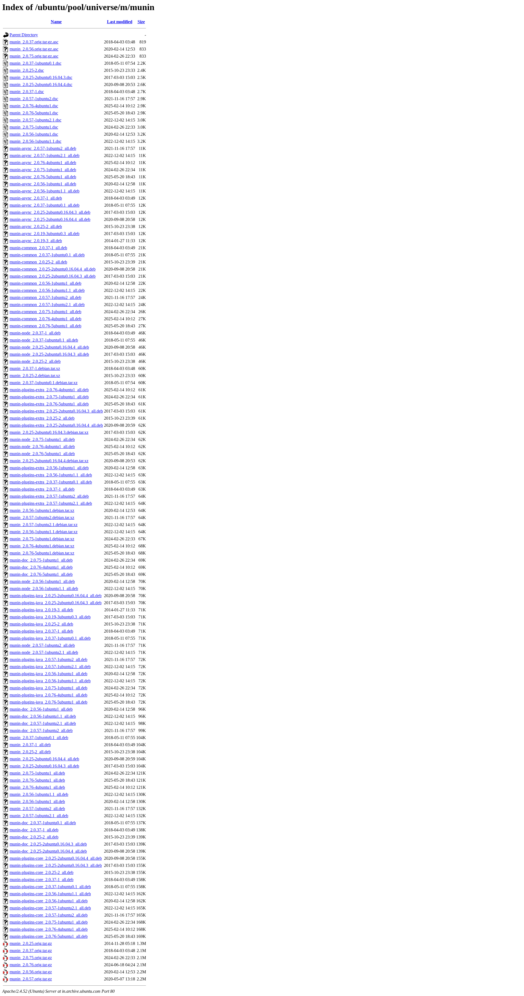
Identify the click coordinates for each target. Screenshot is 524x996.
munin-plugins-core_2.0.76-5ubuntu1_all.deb (49, 936)
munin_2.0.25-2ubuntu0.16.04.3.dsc (41, 77)
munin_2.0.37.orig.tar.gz (31, 950)
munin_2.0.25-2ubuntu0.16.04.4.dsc (41, 84)
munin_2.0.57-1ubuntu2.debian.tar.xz (42, 517)
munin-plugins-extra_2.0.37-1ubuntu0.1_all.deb (51, 482)
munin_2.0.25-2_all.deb (30, 751)
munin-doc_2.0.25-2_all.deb (34, 837)
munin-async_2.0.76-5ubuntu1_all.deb (43, 176)
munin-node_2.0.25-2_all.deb (35, 361)
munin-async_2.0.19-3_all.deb (36, 240)
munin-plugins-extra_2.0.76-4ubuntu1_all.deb (49, 389)
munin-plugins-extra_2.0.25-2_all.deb (42, 418)
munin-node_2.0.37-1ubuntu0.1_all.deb (44, 340)
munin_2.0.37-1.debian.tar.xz (35, 368)
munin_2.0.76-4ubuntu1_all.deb (37, 787)
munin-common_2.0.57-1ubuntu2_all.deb (45, 297)
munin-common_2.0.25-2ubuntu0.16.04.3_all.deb (53, 276)
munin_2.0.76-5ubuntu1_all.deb (37, 780)
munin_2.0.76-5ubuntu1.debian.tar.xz (42, 553)
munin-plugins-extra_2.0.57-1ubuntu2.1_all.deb (51, 503)
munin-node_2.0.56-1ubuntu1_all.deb (42, 581)
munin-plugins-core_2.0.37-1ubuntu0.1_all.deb (50, 886)
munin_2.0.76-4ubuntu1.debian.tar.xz (42, 546)
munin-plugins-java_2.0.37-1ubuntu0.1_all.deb (50, 638)
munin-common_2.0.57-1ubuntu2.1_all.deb (47, 304)
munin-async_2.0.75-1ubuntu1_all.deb (43, 169)
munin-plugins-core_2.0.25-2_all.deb (41, 872)
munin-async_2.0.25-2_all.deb (36, 226)
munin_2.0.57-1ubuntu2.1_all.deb (39, 815)
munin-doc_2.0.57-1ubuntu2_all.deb (41, 730)
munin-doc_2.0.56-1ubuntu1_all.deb (41, 709)
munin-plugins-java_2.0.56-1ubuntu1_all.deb (48, 673)
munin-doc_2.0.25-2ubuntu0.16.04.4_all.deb (48, 851)
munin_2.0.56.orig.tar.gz (31, 972)
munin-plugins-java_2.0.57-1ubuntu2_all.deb (48, 659)
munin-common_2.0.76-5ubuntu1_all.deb (45, 326)
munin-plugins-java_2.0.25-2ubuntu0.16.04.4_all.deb (56, 595)
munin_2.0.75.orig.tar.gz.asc (34, 56)
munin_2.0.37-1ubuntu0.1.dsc (35, 63)
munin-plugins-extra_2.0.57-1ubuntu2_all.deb (49, 496)
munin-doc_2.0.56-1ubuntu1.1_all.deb (43, 716)
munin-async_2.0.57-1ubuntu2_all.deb (43, 148)
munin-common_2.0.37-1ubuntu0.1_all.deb (47, 255)
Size (141, 21)
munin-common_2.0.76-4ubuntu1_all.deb (45, 318)
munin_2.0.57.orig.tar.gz (31, 979)
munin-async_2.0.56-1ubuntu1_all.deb (43, 184)
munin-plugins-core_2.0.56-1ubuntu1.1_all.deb (50, 893)
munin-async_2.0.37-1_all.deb (36, 198)
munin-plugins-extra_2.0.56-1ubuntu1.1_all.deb (51, 475)
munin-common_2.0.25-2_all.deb (38, 262)
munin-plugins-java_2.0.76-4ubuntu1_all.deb (48, 695)
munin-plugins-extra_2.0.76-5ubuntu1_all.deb (49, 404)
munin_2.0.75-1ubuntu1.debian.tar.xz (42, 538)
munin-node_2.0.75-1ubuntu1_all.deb (42, 439)
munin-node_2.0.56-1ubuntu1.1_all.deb (44, 588)
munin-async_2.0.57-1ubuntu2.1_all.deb (44, 155)
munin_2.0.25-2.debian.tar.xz (35, 375)
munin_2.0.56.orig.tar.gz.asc (34, 49)
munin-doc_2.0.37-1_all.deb (34, 830)
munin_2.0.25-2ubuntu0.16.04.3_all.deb (44, 766)
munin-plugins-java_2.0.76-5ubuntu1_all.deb (48, 702)
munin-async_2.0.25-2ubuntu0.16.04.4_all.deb (50, 219)
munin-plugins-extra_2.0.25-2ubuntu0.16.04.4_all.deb (56, 425)
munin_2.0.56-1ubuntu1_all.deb (37, 801)
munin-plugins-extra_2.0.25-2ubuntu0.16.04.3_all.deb (56, 411)
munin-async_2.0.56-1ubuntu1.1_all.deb (44, 191)
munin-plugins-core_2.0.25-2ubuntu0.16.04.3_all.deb (56, 865)
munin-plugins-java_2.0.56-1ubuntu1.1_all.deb (50, 680)
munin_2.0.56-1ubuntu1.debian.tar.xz (42, 510)
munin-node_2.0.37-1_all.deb (35, 333)
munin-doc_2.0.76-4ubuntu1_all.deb (41, 567)
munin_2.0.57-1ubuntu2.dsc (34, 98)
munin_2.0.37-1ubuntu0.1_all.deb (39, 737)
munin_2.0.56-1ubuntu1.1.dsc (35, 141)
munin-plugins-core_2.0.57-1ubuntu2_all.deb (49, 915)
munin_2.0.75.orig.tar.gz (31, 957)
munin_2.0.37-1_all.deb (30, 744)
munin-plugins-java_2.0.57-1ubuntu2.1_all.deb (50, 666)
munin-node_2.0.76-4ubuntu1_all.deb (42, 446)
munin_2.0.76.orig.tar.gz (31, 964)
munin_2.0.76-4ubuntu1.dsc (34, 105)
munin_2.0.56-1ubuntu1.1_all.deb (39, 794)
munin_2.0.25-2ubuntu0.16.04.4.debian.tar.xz (49, 460)
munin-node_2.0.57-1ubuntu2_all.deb (42, 645)
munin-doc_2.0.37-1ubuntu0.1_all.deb (43, 822)
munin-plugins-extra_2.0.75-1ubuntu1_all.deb (49, 397)
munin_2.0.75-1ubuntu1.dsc (34, 127)
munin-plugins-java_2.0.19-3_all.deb (41, 609)
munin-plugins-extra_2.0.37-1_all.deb (42, 489)
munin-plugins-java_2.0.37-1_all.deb (41, 631)
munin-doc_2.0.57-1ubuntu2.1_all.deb (43, 723)
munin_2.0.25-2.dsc (27, 70)
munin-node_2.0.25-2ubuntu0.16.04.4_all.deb (49, 347)
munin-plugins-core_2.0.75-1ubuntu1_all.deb (49, 922)
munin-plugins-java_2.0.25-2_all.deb (41, 624)
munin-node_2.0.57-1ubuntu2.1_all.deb (44, 652)
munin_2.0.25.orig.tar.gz (31, 943)
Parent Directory (24, 34)
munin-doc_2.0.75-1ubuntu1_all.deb (41, 560)
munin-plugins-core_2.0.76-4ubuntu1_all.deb (49, 929)
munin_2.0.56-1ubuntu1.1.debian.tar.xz (44, 531)
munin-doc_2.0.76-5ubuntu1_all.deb (41, 574)
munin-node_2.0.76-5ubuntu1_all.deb (42, 453)
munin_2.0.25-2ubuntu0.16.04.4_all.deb (44, 759)
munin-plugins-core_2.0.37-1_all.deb (41, 879)
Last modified (119, 21)
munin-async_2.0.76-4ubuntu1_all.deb (43, 162)
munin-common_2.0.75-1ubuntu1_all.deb (45, 311)
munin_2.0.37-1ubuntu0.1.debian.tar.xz (44, 382)
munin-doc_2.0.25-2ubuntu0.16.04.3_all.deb (48, 844)
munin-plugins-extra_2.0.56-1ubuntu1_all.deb (49, 468)
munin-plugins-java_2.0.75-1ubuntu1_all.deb (48, 688)
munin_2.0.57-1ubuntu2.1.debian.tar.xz (44, 524)
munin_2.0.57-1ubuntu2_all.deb (37, 808)
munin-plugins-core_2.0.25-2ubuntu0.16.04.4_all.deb (56, 858)
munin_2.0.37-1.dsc (27, 91)
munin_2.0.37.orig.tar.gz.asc (34, 42)
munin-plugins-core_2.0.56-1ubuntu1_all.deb (49, 901)
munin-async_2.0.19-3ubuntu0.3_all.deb (44, 233)
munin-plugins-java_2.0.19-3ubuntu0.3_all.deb (50, 617)
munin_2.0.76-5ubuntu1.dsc (34, 113)
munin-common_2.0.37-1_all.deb (38, 247)
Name (56, 21)
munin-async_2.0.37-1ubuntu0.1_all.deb (44, 205)
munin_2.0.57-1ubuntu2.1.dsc (35, 120)
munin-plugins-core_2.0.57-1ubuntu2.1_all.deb (50, 908)
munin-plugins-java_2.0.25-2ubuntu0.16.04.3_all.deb (56, 602)
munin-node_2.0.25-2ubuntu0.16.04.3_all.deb (49, 354)
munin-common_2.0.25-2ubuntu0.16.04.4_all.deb (53, 269)
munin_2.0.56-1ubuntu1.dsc (34, 134)
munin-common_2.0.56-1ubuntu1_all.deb (45, 283)
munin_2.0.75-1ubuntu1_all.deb (37, 773)
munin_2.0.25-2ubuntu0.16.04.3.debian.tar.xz (49, 432)
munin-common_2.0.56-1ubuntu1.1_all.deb (47, 290)
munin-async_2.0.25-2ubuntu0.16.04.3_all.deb (50, 212)
